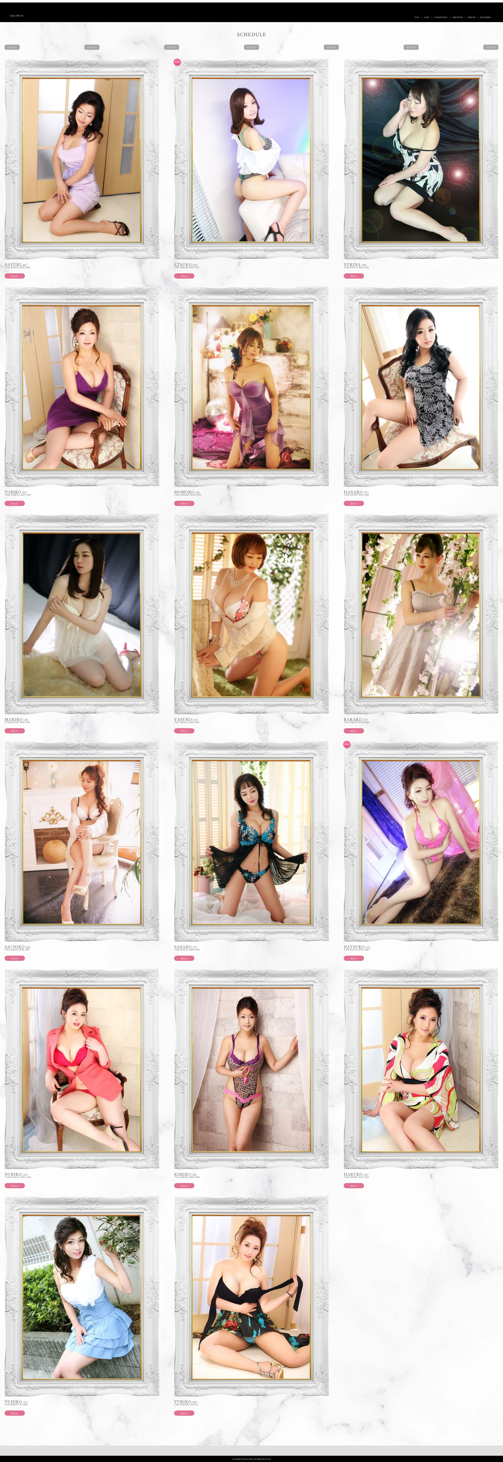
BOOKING (485, 17)
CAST (427, 17)
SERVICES (457, 17)
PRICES (471, 17)
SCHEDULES (441, 17)
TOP (417, 17)
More (14, 276)
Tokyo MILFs (16, 15)
